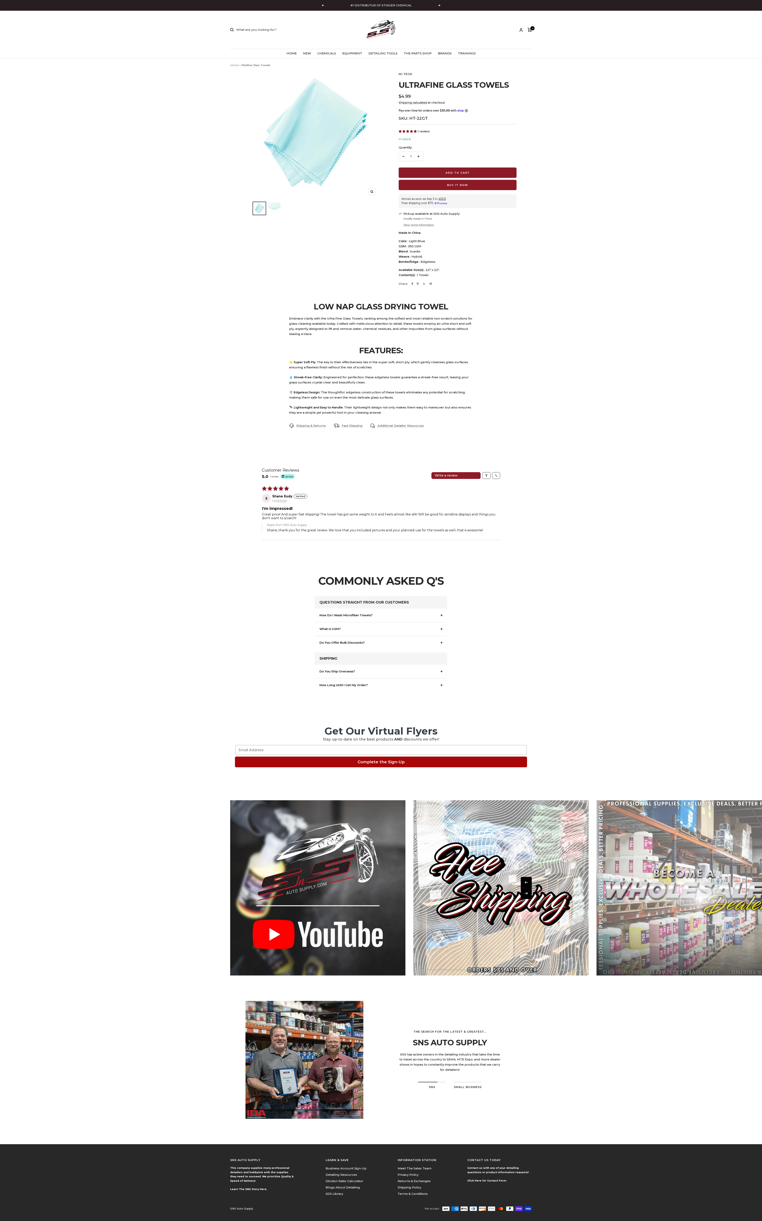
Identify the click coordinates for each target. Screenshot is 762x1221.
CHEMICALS (326, 53)
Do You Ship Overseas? (337, 671)
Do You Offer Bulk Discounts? (342, 642)
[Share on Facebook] (412, 283)
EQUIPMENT (352, 53)
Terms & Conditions (413, 1194)
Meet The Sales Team (414, 1168)
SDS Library (334, 1194)
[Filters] (486, 475)
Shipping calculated (413, 102)
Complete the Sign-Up (381, 762)
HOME (292, 53)
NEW (307, 53)
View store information (418, 224)
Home (234, 65)
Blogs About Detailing (343, 1187)
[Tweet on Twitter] (424, 283)
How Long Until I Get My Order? (343, 685)
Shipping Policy (409, 1187)
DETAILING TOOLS (382, 53)
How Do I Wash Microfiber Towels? (346, 615)
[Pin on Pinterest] (418, 283)
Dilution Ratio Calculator (344, 1181)
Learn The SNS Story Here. (248, 1189)
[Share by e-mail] (430, 284)
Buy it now (457, 185)
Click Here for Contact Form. (487, 1180)
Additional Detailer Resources (400, 426)
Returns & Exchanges (414, 1181)
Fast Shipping (352, 426)
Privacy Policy (408, 1175)
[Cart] (530, 30)
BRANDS (445, 53)
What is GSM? (330, 629)
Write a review (446, 475)
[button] (408, 131)
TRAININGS (467, 53)
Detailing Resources (341, 1175)
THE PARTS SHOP (418, 53)
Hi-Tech (405, 74)
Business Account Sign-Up (346, 1168)
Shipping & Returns (311, 426)
